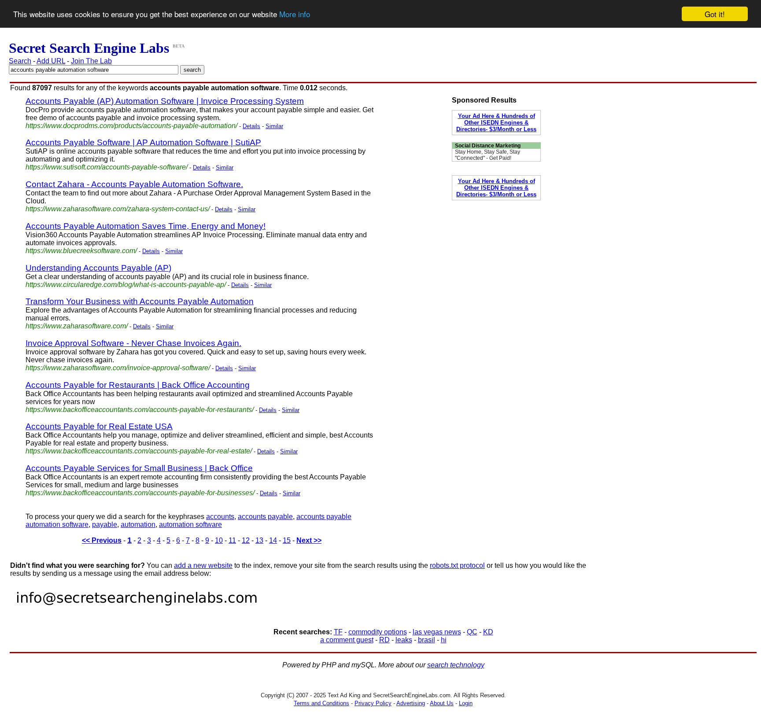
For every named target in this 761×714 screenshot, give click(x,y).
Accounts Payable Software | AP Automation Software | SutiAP (143, 142)
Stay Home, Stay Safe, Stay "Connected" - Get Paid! (487, 155)
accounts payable (265, 516)
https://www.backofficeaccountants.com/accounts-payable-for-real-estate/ (139, 451)
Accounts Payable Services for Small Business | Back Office (139, 468)
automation (138, 524)
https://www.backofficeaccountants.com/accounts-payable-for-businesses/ (140, 493)
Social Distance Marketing (488, 146)
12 (246, 540)
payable (104, 524)
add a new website (203, 565)
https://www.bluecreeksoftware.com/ (81, 250)
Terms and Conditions (321, 703)
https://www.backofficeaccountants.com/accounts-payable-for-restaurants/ (140, 409)
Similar (274, 126)
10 (219, 540)
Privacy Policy (373, 703)
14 (273, 540)
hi (444, 640)
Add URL (51, 61)
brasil (426, 640)
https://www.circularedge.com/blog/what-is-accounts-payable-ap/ (126, 284)
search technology (455, 665)
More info (294, 14)
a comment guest (346, 640)
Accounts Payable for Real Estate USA (99, 426)
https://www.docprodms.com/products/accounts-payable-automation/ (131, 125)
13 (259, 540)
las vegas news (437, 632)
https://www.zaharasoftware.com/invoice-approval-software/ (118, 368)
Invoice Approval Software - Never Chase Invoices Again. (133, 343)
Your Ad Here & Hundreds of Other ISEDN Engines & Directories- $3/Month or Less (496, 122)
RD (384, 640)
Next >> (308, 540)
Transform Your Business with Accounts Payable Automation (140, 301)
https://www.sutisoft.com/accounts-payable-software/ (107, 167)
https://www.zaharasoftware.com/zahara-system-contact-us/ (118, 209)
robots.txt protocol (457, 565)
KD (488, 632)
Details (251, 126)
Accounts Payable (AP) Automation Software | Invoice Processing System (165, 101)
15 (287, 540)
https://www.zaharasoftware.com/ (77, 326)
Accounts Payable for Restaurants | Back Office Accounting (138, 385)
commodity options (377, 632)
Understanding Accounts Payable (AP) (98, 267)
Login (466, 703)
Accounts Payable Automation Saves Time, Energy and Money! (146, 226)
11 (232, 540)
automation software (190, 524)
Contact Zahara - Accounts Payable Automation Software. (134, 184)
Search (20, 61)
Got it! (715, 13)
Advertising (410, 703)
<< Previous (102, 540)
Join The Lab (91, 61)
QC (472, 632)
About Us (442, 703)
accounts (220, 516)
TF (338, 632)
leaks (403, 640)
